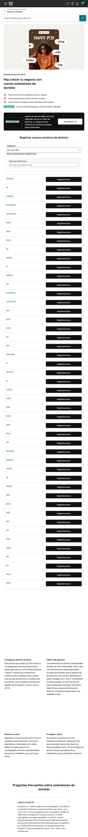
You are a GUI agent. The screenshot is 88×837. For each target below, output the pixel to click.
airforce (9, 275)
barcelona (10, 451)
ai (7, 266)
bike (8, 539)
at (7, 363)
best (8, 512)
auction (9, 389)
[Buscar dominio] (82, 18)
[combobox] (44, 18)
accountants (11, 213)
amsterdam (10, 292)
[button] (44, 150)
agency (9, 257)
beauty (9, 486)
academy (10, 196)
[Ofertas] (68, 3)
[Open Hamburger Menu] (5, 4)
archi (8, 319)
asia (7, 345)
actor (8, 222)
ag (7, 249)
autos (8, 416)
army (8, 328)
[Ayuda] (72, 3)
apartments (11, 301)
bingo (8, 547)
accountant (10, 205)
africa (8, 240)
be (7, 477)
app (7, 310)
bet (7, 521)
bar (7, 442)
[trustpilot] (9, 107)
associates (10, 354)
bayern (9, 468)
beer (8, 495)
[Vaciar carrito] (82, 3)
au (7, 380)
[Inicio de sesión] (77, 3)
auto (8, 407)
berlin (8, 503)
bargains (9, 459)
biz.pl (8, 574)
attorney (9, 372)
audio (8, 398)
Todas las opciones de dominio (17, 9)
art (7, 336)
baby (8, 424)
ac (7, 187)
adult (8, 231)
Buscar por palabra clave (18, 161)
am (7, 284)
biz (7, 565)
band (8, 433)
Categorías (11, 146)
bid (7, 530)
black (8, 582)
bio (7, 556)
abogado (9, 178)
